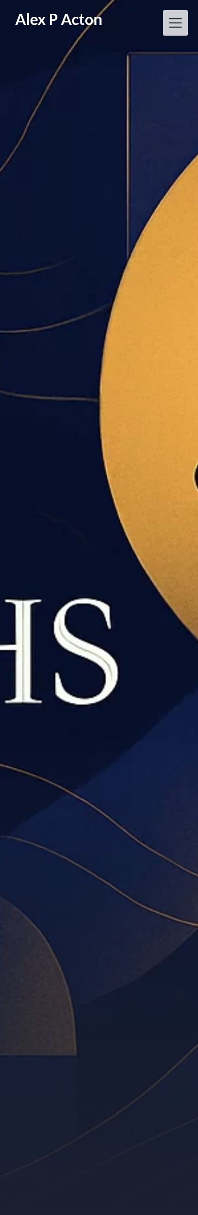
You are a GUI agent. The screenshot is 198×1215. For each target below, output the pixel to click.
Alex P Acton (59, 18)
